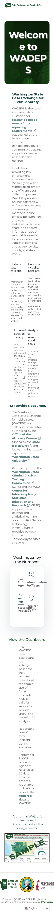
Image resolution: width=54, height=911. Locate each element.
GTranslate (46, 902)
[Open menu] (48, 5)
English (32, 908)
